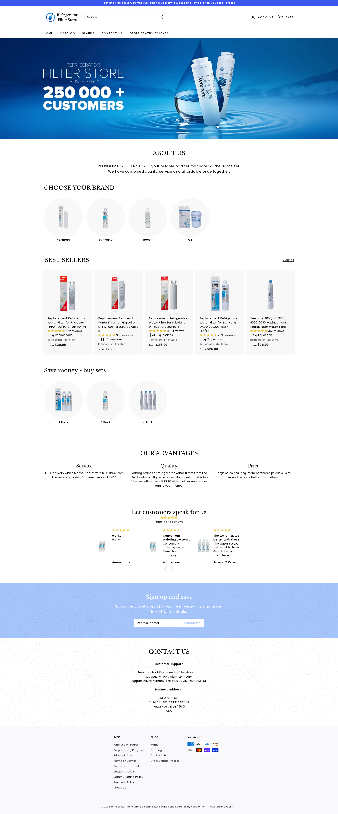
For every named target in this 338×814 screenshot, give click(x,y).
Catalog (67, 33)
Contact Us (112, 33)
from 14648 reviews (169, 522)
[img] (169, 517)
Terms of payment (126, 766)
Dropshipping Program (129, 750)
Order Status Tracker (149, 33)
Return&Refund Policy (128, 777)
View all (288, 260)
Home (48, 33)
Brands (88, 33)
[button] (56, 331)
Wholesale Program (127, 744)
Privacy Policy (123, 755)
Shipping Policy (124, 771)
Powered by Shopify (221, 806)
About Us (120, 787)
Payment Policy (124, 782)
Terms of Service (125, 761)
